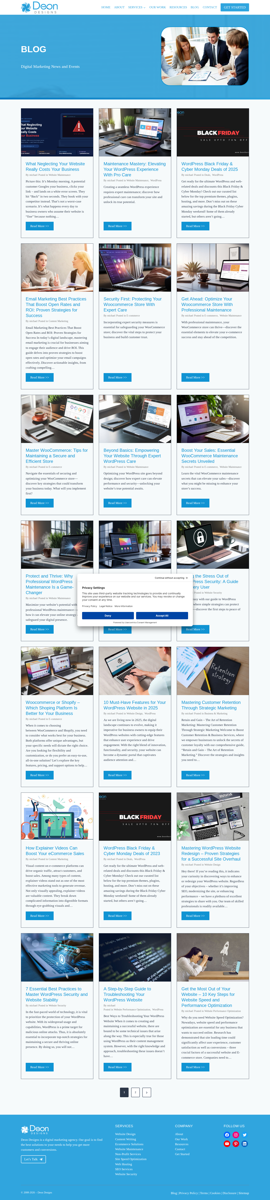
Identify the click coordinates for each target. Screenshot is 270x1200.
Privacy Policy (188, 1193)
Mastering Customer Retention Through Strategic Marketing (211, 705)
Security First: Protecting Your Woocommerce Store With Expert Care (133, 304)
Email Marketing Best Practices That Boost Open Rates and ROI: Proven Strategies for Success (56, 307)
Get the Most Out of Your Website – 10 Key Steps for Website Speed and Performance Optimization (208, 997)
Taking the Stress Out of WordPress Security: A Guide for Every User (209, 582)
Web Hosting (123, 1164)
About (119, 7)
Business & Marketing (215, 713)
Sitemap (244, 1193)
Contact (210, 7)
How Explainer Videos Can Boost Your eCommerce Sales (55, 850)
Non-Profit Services (128, 1154)
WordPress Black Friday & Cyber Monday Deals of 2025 (209, 166)
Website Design (135, 713)
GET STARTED (235, 7)
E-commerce (133, 315)
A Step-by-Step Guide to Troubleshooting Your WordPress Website (127, 994)
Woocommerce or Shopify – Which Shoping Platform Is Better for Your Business (53, 708)
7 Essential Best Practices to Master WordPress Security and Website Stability (57, 994)
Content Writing (125, 1139)
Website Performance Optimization (132, 1009)
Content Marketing (58, 321)
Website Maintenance (60, 175)
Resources (178, 7)
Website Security (213, 592)
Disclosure (230, 1193)
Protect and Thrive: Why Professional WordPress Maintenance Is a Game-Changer (50, 584)
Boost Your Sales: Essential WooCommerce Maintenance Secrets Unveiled (209, 456)
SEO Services (124, 1169)
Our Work (157, 7)
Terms (204, 1193)
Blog (195, 7)
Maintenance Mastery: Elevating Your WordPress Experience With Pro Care (135, 169)
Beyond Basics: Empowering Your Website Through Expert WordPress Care (132, 456)
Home (105, 7)
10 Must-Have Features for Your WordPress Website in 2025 (135, 705)
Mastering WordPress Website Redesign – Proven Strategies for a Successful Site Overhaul (211, 853)
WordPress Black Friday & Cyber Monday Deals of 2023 (132, 850)
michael (33, 175)
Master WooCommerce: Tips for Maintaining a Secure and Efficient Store (57, 456)
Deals (207, 175)
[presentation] (57, 132)
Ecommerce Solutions (129, 1144)
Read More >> (42, 227)
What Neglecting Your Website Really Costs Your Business (55, 166)
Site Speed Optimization (131, 1159)
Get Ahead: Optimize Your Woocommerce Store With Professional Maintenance (207, 304)
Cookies (215, 1193)
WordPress (155, 180)
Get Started (182, 1154)
